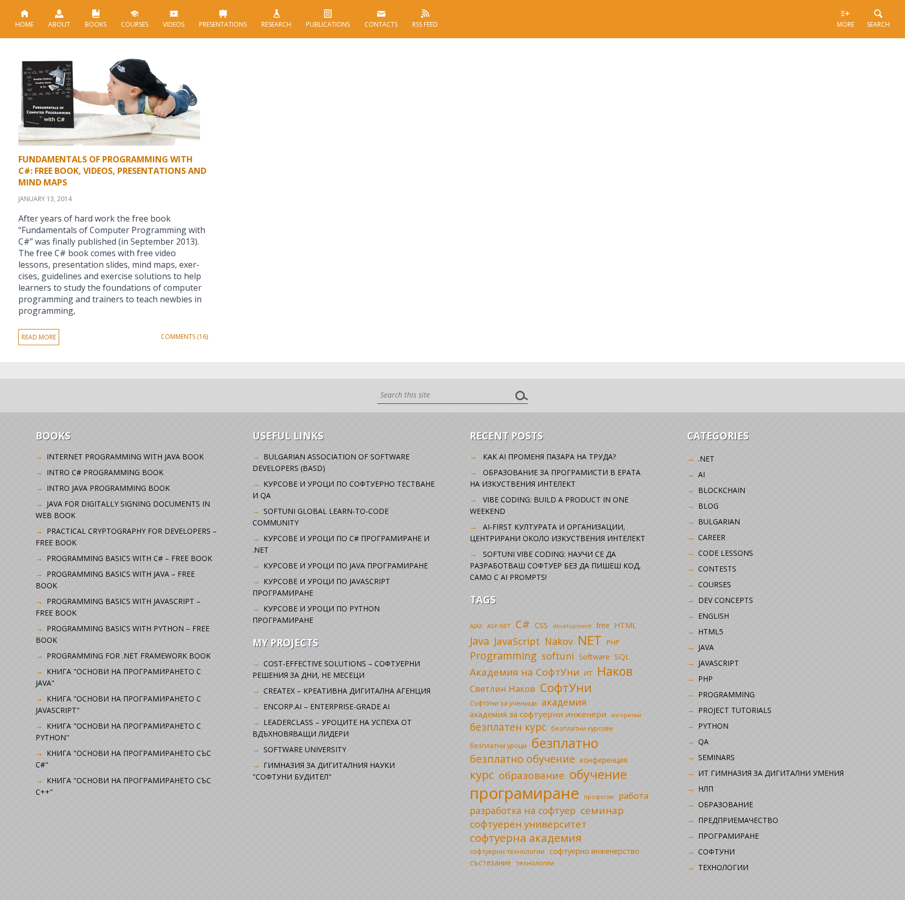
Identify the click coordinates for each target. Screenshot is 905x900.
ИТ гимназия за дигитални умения (771, 773)
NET (590, 640)
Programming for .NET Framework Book (129, 656)
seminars (716, 757)
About (59, 24)
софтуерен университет (528, 823)
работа (633, 795)
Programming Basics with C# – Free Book (129, 558)
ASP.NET (499, 626)
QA (703, 742)
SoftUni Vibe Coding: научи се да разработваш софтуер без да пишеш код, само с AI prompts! (555, 565)
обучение (598, 774)
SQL (622, 656)
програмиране (524, 793)
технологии (535, 863)
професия (599, 796)
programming (726, 694)
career (711, 537)
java (706, 647)
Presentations (223, 24)
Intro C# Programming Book (105, 472)
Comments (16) (184, 336)
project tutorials (734, 710)
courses (714, 584)
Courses (134, 24)
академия (564, 702)
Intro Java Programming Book (108, 488)
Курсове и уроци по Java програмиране (345, 565)
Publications (328, 24)
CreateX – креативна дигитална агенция (347, 691)
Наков (615, 671)
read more (38, 337)
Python (713, 726)
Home (24, 24)
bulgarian (719, 521)
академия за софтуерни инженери (538, 714)
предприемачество (738, 820)
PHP (613, 642)
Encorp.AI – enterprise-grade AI (326, 706)
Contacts (381, 24)
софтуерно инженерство (594, 851)
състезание (490, 863)
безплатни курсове (582, 728)
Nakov (559, 641)
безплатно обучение (522, 759)
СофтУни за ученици (503, 703)
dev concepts (725, 600)
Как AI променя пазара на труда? (549, 457)
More (845, 24)
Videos (173, 24)
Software (594, 657)
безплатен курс (508, 727)
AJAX (476, 626)
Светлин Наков (502, 689)
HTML (625, 625)
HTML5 (710, 631)
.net (706, 459)
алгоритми (626, 715)
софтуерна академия (526, 837)
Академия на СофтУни (524, 671)
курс (482, 774)
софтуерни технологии (507, 851)
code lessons (725, 553)
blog (708, 506)
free (603, 625)
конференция (603, 760)
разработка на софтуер (523, 810)
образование (532, 775)
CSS (541, 625)
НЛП (705, 789)
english (713, 616)
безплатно (565, 743)
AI (701, 474)
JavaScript (517, 640)
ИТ (588, 673)
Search (878, 24)
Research (276, 24)
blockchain (721, 490)
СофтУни (566, 687)
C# (522, 624)
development (572, 626)
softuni (558, 656)
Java (479, 641)
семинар (602, 810)
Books (95, 24)
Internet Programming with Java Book (125, 457)
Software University (304, 749)
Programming (503, 656)
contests (717, 569)
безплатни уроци (498, 745)
